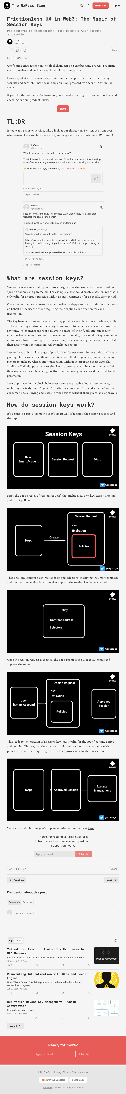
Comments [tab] (14, 902)
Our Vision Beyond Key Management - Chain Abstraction (41, 1004)
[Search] (81, 5)
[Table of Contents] (3, 547)
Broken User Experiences (20, 1009)
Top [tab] (10, 940)
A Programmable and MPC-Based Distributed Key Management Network (45, 957)
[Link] (2, 121)
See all (13, 1026)
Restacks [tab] (27, 902)
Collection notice (80, 1072)
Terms (66, 1072)
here (91, 828)
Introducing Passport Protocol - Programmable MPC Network (45, 951)
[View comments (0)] (17, 50)
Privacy (57, 1072)
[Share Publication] (88, 5)
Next (109, 880)
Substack (47, 1087)
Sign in (116, 5)
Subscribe (100, 5)
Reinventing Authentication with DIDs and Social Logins (47, 976)
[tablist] (20, 902)
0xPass (17, 40)
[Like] (10, 50)
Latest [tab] (19, 940)
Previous (19, 880)
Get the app (78, 1079)
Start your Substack (54, 1079)
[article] (63, 957)
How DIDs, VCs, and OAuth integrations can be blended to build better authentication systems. (44, 984)
